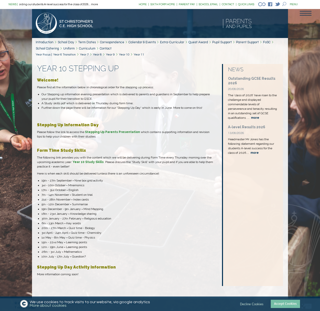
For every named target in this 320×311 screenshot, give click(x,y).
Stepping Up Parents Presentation (112, 132)
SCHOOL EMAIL (209, 4)
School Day (66, 42)
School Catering (47, 48)
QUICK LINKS (246, 4)
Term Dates (87, 42)
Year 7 (84, 54)
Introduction (45, 42)
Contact (106, 48)
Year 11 (139, 54)
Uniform (69, 48)
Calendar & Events (142, 42)
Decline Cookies (252, 304)
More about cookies (48, 306)
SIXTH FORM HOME (163, 4)
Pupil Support (222, 42)
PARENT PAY (188, 4)
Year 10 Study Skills (88, 162)
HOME (144, 4)
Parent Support (247, 42)
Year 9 (110, 54)
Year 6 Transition (64, 54)
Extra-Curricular (172, 42)
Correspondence (112, 42)
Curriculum (87, 48)
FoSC (266, 42)
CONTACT (229, 4)
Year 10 (124, 54)
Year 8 (97, 54)
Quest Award (198, 42)
